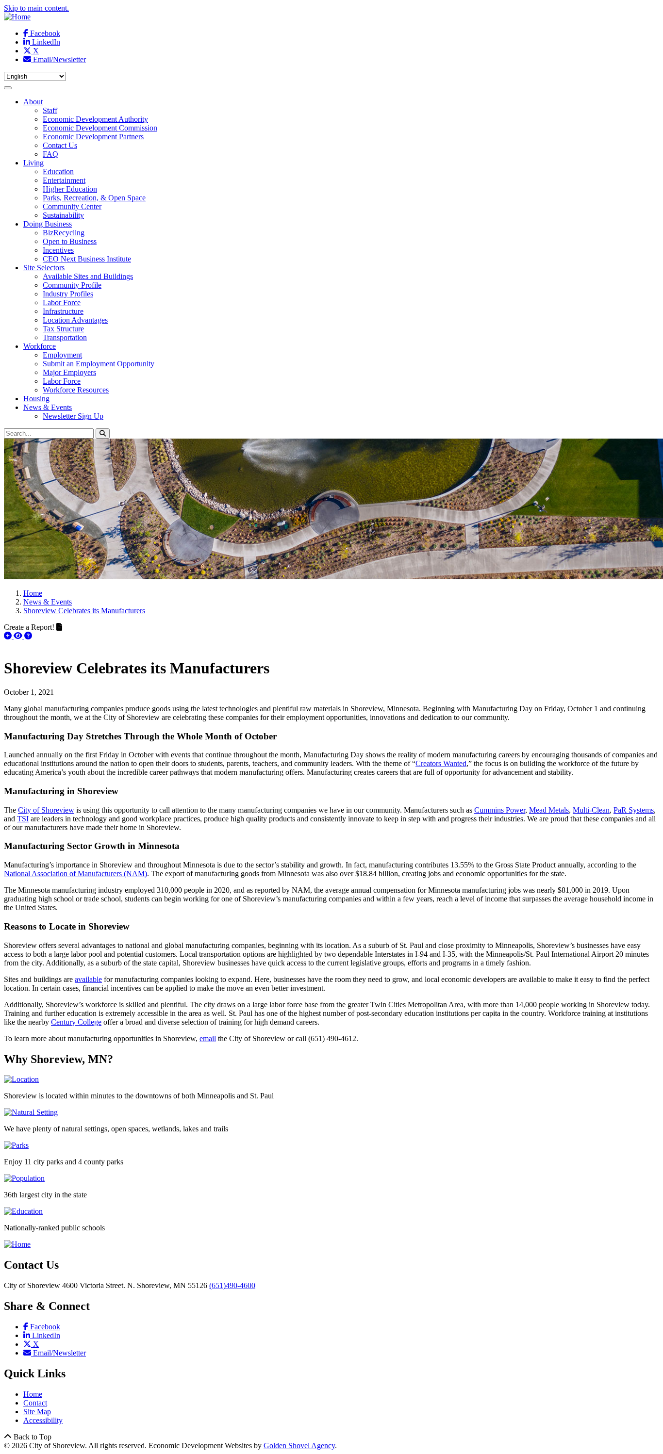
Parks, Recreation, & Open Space (94, 198)
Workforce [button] (39, 346)
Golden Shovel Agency (299, 1445)
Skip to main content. (36, 8)
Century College (76, 1022)
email (207, 1038)
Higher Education (70, 189)
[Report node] (59, 627)
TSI (23, 819)
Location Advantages (75, 320)
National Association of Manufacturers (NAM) (75, 873)
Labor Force (62, 302)
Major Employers (69, 372)
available (88, 979)
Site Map (37, 1411)
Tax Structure (63, 329)
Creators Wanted (440, 763)
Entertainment (64, 180)
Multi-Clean (591, 810)
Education (58, 171)
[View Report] (19, 636)
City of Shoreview (46, 810)
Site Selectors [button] (44, 267)
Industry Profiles (68, 294)
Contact (35, 1403)
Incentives (58, 250)
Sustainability (63, 215)
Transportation (65, 337)
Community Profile (72, 285)
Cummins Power (499, 810)
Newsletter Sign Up (73, 416)
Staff (50, 110)
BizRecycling (63, 233)
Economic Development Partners (93, 136)
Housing (36, 398)
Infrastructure (63, 311)
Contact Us (60, 145)
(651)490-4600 (232, 1285)
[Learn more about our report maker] (28, 636)
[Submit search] (103, 433)
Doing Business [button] (47, 224)
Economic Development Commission (100, 128)
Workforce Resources (76, 390)
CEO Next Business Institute (87, 259)
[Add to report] (9, 636)
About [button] (33, 102)
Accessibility (43, 1420)
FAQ (50, 154)
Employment (62, 355)
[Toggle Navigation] (8, 87)
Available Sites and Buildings (88, 276)
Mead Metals (549, 810)
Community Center (72, 206)
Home (32, 1394)
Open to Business (70, 241)
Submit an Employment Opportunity (98, 363)
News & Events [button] (47, 407)
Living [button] (33, 163)
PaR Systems (633, 810)
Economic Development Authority (95, 119)
